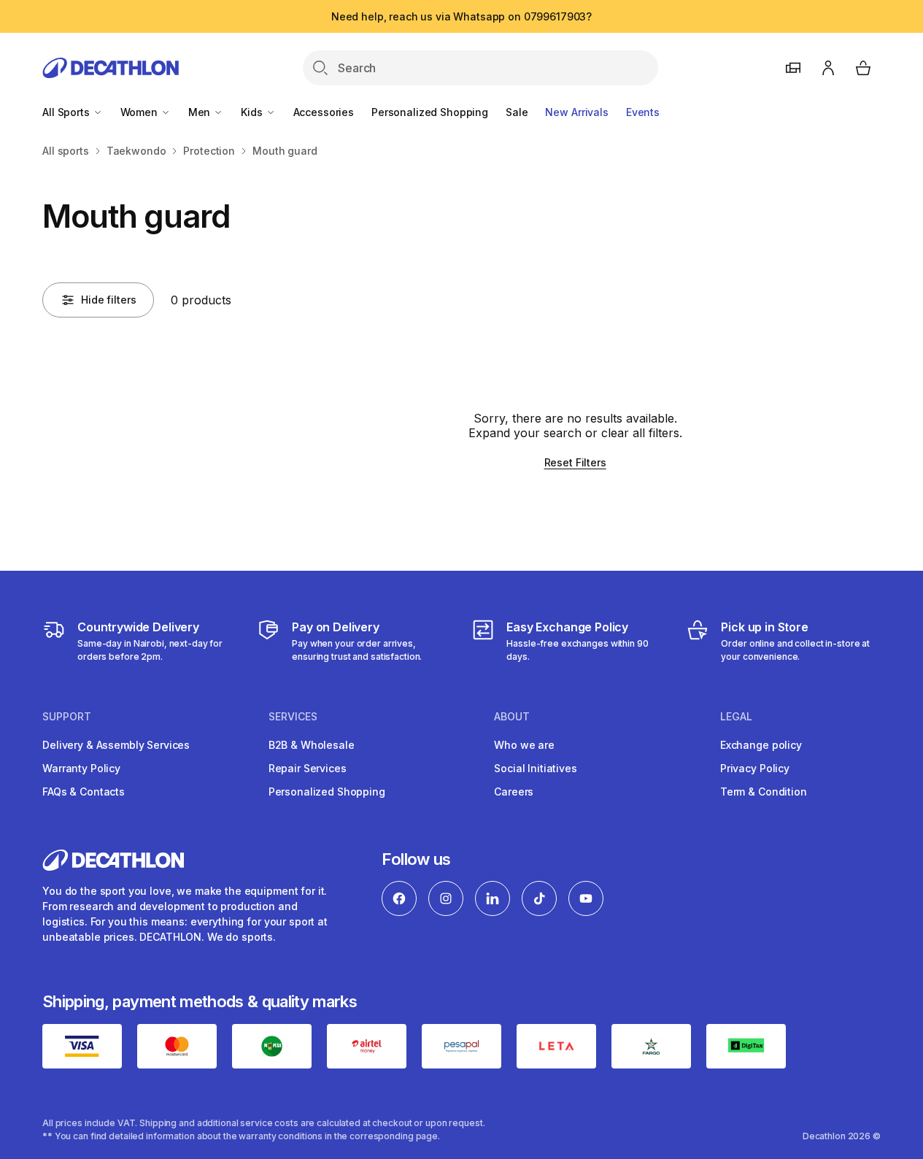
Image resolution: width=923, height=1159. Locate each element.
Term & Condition (763, 791)
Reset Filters (575, 462)
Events (643, 112)
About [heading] (512, 717)
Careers (513, 791)
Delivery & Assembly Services (116, 745)
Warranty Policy (81, 768)
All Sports (67, 112)
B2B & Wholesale (312, 745)
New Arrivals (576, 112)
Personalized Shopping (429, 112)
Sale (517, 112)
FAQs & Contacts (83, 791)
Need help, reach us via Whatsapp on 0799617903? (461, 16)
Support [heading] (66, 717)
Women (140, 112)
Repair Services (308, 768)
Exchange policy (761, 745)
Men (200, 112)
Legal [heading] (736, 717)
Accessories (323, 112)
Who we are (524, 745)
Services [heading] (293, 717)
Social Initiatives (535, 768)
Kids (253, 112)
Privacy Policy (754, 768)
